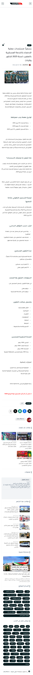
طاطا (7, 654)
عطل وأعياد (26, 601)
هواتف (5, 605)
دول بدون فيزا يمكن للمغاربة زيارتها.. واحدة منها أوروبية (17, 575)
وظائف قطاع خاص (24, 615)
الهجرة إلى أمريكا (11, 595)
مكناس (13, 660)
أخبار (29, 45)
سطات (13, 650)
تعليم (7, 598)
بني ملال (13, 643)
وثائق (27, 608)
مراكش (20, 660)
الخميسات (8, 629)
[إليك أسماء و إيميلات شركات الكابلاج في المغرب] (24, 518)
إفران (5, 626)
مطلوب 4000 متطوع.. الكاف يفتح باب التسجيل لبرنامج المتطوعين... (25, 463)
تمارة (27, 650)
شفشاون (15, 654)
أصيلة (16, 626)
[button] (24, 411)
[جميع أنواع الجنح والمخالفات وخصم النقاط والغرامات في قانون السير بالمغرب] (24, 535)
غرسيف (20, 657)
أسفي (22, 626)
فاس (13, 657)
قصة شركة (17, 601)
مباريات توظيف (8, 601)
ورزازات (27, 664)
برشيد (5, 640)
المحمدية (19, 640)
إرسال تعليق (25, 479)
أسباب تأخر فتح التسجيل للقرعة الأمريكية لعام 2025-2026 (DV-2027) (9, 444)
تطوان (6, 647)
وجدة (6, 660)
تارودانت (27, 647)
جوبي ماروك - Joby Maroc (10, 671)
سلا (6, 650)
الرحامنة (8, 633)
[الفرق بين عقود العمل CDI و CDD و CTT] (24, 526)
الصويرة (19, 636)
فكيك (6, 657)
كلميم (27, 660)
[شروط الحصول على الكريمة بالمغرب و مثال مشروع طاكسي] (24, 544)
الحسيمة (18, 629)
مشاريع (27, 605)
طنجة (27, 657)
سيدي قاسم (26, 654)
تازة (20, 647)
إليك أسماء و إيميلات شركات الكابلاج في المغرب (10, 518)
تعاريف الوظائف (16, 598)
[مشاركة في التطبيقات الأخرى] (11, 411)
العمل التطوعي (25, 595)
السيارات (20, 591)
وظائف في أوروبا (25, 612)
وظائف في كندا (11, 612)
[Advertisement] (16, 26)
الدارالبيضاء (26, 633)
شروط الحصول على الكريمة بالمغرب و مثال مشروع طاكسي (11, 545)
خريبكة (20, 650)
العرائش (12, 636)
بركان (27, 643)
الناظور (12, 640)
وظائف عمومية (8, 608)
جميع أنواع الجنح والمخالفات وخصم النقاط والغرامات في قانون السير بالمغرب (11, 536)
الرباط (16, 633)
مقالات (20, 605)
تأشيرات (27, 598)
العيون (5, 636)
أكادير (11, 626)
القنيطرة (27, 640)
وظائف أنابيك (19, 608)
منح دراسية (13, 605)
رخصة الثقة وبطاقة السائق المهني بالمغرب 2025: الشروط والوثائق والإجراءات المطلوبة (11, 510)
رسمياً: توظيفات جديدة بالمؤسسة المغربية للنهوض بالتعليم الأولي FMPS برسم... (25, 445)
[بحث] (3, 3)
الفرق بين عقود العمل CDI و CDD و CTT (11, 526)
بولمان (6, 643)
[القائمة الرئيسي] (30, 3)
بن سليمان (20, 643)
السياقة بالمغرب (10, 591)
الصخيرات (26, 636)
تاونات (13, 647)
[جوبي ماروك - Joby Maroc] (16, 3)
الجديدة (27, 629)
